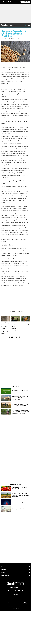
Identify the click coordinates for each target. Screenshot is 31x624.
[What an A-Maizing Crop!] (25, 321)
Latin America (5, 575)
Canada (3, 569)
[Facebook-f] (2, 2)
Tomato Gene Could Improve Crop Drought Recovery (19, 488)
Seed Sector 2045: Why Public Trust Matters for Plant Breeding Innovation (20, 495)
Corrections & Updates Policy (16, 606)
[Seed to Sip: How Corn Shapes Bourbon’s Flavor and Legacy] (15, 321)
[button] (29, 25)
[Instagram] (6, 2)
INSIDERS (15, 387)
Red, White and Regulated (19, 502)
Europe (3, 572)
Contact (16, 602)
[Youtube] (10, 2)
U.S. (15, 25)
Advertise (10, 602)
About (4, 602)
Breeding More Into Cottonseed (20, 509)
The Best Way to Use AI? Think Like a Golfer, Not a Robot (20, 404)
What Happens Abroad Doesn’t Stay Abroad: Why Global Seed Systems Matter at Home (20, 411)
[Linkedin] (8, 2)
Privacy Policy (24, 602)
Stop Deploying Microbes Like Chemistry (20, 391)
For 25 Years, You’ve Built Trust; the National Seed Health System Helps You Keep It (20, 398)
